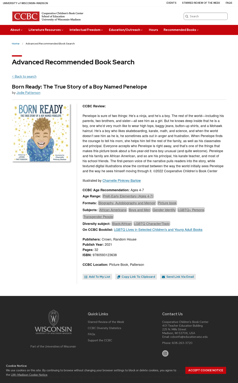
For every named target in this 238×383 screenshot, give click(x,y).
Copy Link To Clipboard (138, 277)
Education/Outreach (124, 30)
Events (171, 2)
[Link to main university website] (53, 335)
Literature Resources (45, 30)
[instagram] (165, 353)
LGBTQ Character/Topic (152, 223)
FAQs (229, 2)
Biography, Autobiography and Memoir (127, 202)
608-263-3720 (182, 343)
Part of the (53, 346)
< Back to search (24, 76)
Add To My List (99, 277)
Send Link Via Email (180, 277)
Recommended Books (180, 30)
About (15, 30)
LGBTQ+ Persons (191, 209)
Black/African (122, 223)
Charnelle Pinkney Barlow (121, 180)
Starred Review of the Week (201, 2)
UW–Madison (25, 3)
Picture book (167, 202)
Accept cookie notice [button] (205, 370)
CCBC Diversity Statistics (104, 328)
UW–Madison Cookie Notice (29, 375)
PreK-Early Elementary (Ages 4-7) (128, 195)
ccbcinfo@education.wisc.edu (189, 337)
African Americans (112, 209)
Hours (153, 30)
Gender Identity (164, 209)
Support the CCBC (100, 340)
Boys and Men (139, 209)
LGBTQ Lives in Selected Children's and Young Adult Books (158, 229)
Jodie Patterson (28, 92)
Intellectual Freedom (85, 30)
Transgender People (98, 216)
